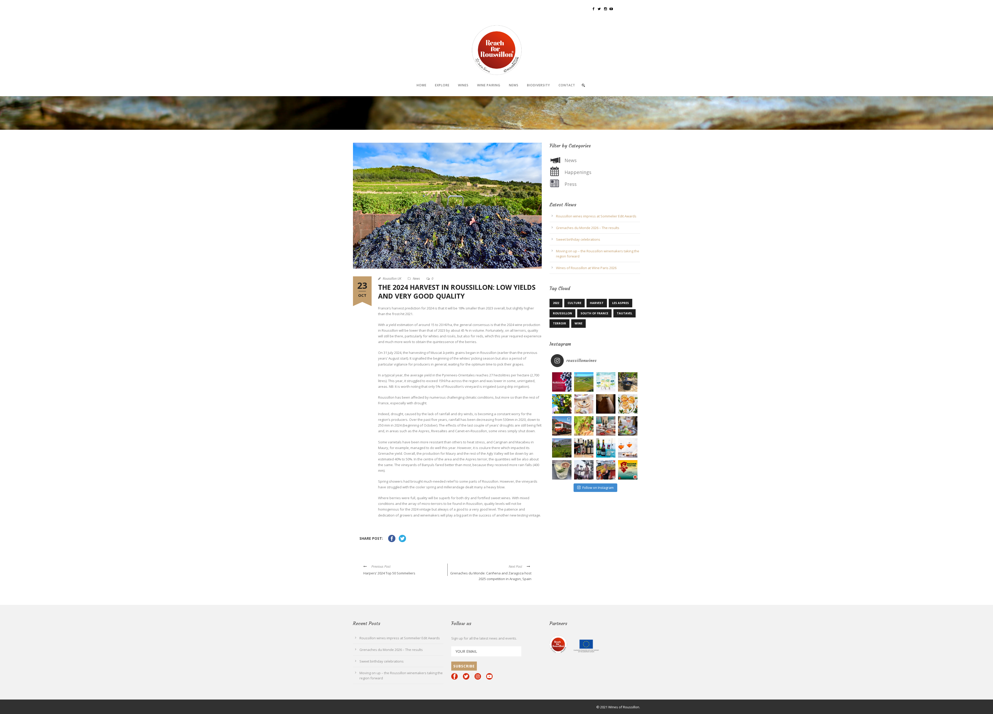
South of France (594, 313)
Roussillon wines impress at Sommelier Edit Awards (596, 216)
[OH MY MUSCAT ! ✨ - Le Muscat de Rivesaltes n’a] (605, 382)
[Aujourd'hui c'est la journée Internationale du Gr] (561, 382)
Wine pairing (488, 85)
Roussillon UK (392, 278)
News (513, 85)
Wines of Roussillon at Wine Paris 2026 (586, 267)
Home (421, 85)
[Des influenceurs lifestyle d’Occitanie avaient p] (605, 448)
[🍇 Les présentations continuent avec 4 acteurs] (605, 470)
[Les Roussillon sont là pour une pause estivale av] (583, 448)
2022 (556, 303)
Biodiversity (538, 85)
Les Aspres (620, 303)
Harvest (597, 303)
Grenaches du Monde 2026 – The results (587, 227)
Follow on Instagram (598, 487)
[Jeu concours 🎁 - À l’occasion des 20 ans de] (605, 426)
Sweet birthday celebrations (578, 239)
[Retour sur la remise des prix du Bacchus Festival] (583, 470)
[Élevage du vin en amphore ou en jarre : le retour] (605, 404)
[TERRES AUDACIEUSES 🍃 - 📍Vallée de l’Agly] (561, 448)
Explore (442, 85)
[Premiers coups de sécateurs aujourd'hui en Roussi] (583, 426)
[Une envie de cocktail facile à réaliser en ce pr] (561, 470)
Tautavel (624, 313)
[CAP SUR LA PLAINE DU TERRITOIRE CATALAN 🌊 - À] (583, 382)
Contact (567, 85)
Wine (578, 323)
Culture (574, 303)
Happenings (578, 172)
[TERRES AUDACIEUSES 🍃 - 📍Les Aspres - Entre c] (561, 404)
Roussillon (562, 313)
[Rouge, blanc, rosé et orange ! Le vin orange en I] (627, 448)
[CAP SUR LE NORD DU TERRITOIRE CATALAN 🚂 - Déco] (561, 426)
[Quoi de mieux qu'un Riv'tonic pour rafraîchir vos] (627, 404)
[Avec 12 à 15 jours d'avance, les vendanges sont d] (627, 382)
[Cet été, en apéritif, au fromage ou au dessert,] (627, 426)
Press (571, 184)
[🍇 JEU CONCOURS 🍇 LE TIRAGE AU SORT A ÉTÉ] (627, 470)
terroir (559, 323)
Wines (463, 85)
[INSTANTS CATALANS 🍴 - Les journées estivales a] (583, 404)
